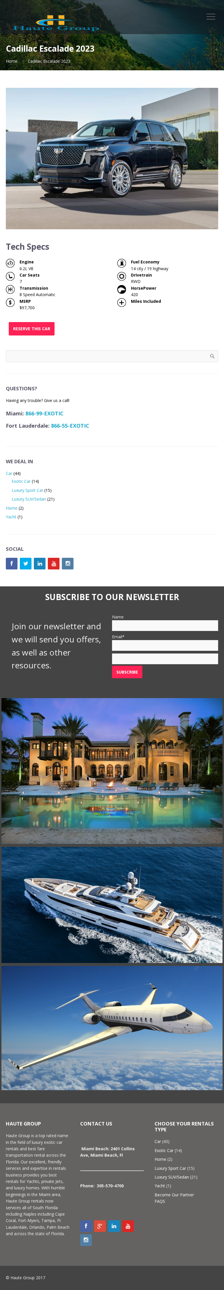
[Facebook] (12, 563)
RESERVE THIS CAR (31, 328)
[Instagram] (68, 563)
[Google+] (100, 1226)
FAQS (160, 1201)
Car (9, 473)
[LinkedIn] (40, 563)
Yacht (11, 517)
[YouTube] (54, 563)
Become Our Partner (174, 1195)
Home (12, 61)
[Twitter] (26, 563)
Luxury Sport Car (27, 490)
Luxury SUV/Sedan (29, 499)
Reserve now (111, 779)
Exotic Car (21, 481)
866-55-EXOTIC (70, 425)
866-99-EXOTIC (44, 413)
